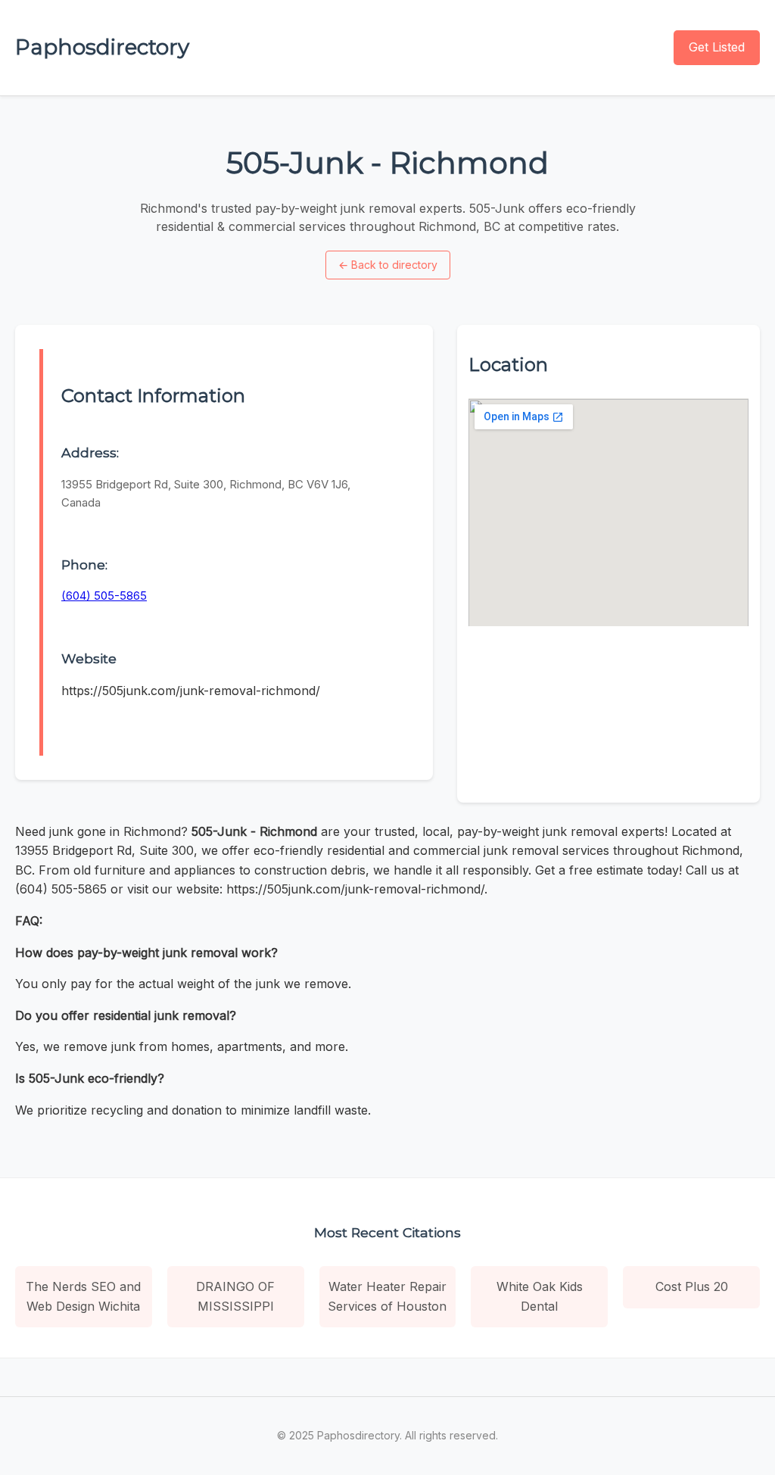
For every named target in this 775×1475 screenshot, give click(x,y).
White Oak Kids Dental (539, 1296)
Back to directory (387, 264)
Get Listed (717, 47)
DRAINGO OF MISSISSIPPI (235, 1296)
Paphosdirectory (102, 47)
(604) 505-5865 (104, 595)
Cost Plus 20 (691, 1286)
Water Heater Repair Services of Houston (387, 1296)
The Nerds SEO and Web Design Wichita (83, 1296)
